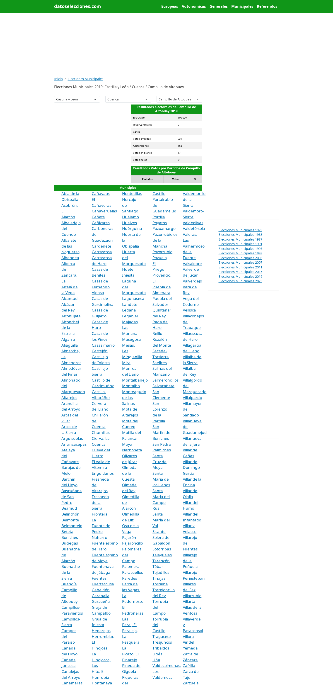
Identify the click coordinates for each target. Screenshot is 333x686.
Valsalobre (192, 263)
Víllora (188, 636)
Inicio (58, 78)
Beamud (69, 508)
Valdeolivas (193, 222)
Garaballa (100, 595)
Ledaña (129, 310)
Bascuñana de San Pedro (71, 496)
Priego (158, 269)
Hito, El (98, 671)
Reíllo (157, 333)
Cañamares (71, 683)
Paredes (129, 578)
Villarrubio (192, 595)
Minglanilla (132, 356)
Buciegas (69, 543)
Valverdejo (192, 281)
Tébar (157, 566)
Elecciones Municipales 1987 (240, 239)
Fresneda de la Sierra (100, 502)
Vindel (188, 642)
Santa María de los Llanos (161, 479)
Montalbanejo (135, 380)
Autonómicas (194, 6)
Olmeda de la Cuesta (129, 473)
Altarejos (69, 397)
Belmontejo (71, 525)
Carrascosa (102, 251)
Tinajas (158, 578)
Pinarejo (129, 659)
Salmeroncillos (165, 380)
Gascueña (101, 601)
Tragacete (161, 636)
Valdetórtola (194, 228)
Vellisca (189, 310)
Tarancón (161, 560)
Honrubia (100, 677)
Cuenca (99, 444)
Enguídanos (103, 473)
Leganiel (130, 316)
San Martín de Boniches (161, 432)
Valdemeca (162, 677)
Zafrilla (189, 665)
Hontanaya (102, 683)
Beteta (67, 531)
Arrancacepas (74, 444)
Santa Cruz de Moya (159, 461)
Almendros (71, 362)
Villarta (189, 601)
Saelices (159, 362)
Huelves (129, 222)
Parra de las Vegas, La (131, 589)
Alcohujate (71, 316)
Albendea (70, 257)
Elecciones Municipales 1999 (240, 253)
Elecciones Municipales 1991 (240, 243)
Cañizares (101, 222)
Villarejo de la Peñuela (190, 560)
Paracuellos (132, 572)
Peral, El (129, 624)
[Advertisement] (166, 44)
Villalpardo (192, 397)
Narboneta (132, 449)
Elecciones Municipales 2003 (240, 257)
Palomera (131, 566)
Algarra (68, 339)
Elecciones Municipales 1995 (240, 248)
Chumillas (101, 432)
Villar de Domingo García (191, 467)
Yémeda (190, 648)
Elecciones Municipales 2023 (240, 281)
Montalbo (131, 385)
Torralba (160, 583)
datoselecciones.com (77, 6)
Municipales (242, 6)
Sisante (159, 531)
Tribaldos (160, 648)
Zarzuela (191, 683)
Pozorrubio (162, 251)
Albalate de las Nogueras (70, 246)
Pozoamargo (164, 228)
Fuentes (99, 578)
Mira (126, 362)
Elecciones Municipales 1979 (240, 230)
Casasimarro (103, 345)
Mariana (130, 333)
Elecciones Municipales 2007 (240, 262)
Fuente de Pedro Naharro (101, 531)
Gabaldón (101, 589)
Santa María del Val (161, 519)
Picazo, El (130, 654)
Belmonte (70, 520)
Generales (219, 6)
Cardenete (101, 246)
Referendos (267, 6)
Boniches (69, 537)
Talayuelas (162, 554)
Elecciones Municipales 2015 (240, 271)
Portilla (158, 216)
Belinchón (70, 514)
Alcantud (69, 298)
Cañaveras (101, 205)
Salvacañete (163, 385)
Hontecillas (132, 193)
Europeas (169, 6)
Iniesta (128, 275)
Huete (127, 269)
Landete (129, 304)
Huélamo (130, 216)
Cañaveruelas (104, 211)
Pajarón (129, 537)
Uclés (157, 654)
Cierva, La (101, 438)
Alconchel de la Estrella (70, 327)
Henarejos (101, 630)
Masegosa (131, 339)
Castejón (100, 350)
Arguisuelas (72, 438)
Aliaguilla (69, 345)
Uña (156, 659)
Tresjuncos (162, 642)
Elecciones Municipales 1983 (240, 234)
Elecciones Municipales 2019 (240, 276)
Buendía (69, 583)
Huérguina (132, 228)
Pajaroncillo (132, 543)
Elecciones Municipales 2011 (240, 267)
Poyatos (159, 222)
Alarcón (68, 216)
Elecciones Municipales (85, 78)
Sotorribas (161, 549)
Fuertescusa (103, 583)
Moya (127, 444)
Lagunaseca (133, 298)
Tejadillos (160, 572)
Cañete (98, 216)
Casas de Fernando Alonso (101, 286)
